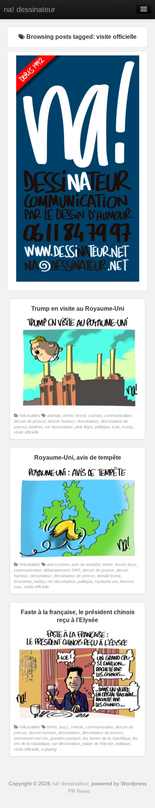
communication (117, 415)
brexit (81, 415)
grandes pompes (65, 738)
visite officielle (26, 432)
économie (23, 581)
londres (36, 427)
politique (102, 427)
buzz (132, 564)
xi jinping (48, 749)
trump (127, 427)
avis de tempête (85, 564)
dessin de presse (30, 421)
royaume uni (106, 581)
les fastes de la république (107, 738)
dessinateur (88, 421)
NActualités (30, 415)
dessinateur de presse (74, 575)
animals (54, 415)
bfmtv (68, 415)
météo (39, 581)
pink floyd (84, 427)
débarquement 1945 (62, 570)
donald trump (109, 575)
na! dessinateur (29, 9)
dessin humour (61, 421)
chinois (77, 727)
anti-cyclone (58, 564)
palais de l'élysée (97, 743)
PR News (79, 791)
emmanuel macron (31, 738)
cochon (95, 415)
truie (116, 427)
